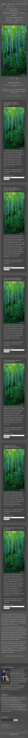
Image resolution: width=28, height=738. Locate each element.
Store (22, 13)
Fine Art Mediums (10, 13)
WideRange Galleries (13, 734)
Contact (18, 20)
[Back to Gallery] (11, 78)
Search (9, 20)
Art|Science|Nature (14, 17)
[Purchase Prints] (17, 78)
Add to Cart (6, 179)
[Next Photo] (20, 78)
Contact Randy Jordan (7, 727)
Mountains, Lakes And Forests (14, 96)
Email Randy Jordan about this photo (14, 656)
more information (8, 166)
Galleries (14, 10)
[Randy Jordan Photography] (14, 6)
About (14, 15)
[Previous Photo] (8, 78)
